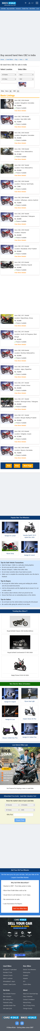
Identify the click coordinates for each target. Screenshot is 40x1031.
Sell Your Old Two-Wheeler (20, 870)
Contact (25, 1000)
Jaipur (13, 981)
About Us (25, 994)
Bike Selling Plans (8, 1000)
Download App (34, 994)
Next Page (28, 466)
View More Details (20, 111)
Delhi (4, 978)
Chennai (5, 975)
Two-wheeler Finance (9, 994)
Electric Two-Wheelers (29, 970)
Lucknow (10, 978)
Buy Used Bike (11, 9)
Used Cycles (12, 984)
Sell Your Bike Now (20, 908)
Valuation (18, 9)
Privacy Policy (31, 1005)
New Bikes (32, 9)
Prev (17, 466)
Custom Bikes (27, 984)
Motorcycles (26, 972)
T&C (24, 1005)
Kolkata (5, 984)
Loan (37, 9)
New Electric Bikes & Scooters (20, 684)
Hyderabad (13, 970)
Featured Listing (7, 1002)
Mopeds (25, 978)
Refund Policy (27, 1002)
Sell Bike (3, 9)
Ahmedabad (6, 981)
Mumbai (5, 972)
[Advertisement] (20, 32)
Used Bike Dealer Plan (9, 1005)
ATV (24, 981)
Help (24, 997)
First (8, 466)
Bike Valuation (7, 997)
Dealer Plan (25, 9)
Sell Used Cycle (7, 1008)
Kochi (10, 975)
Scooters (25, 975)
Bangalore (6, 970)
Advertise (29, 997)
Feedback (32, 1000)
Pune (10, 972)
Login (32, 3)
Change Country (27, 1008)
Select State (25, 3)
